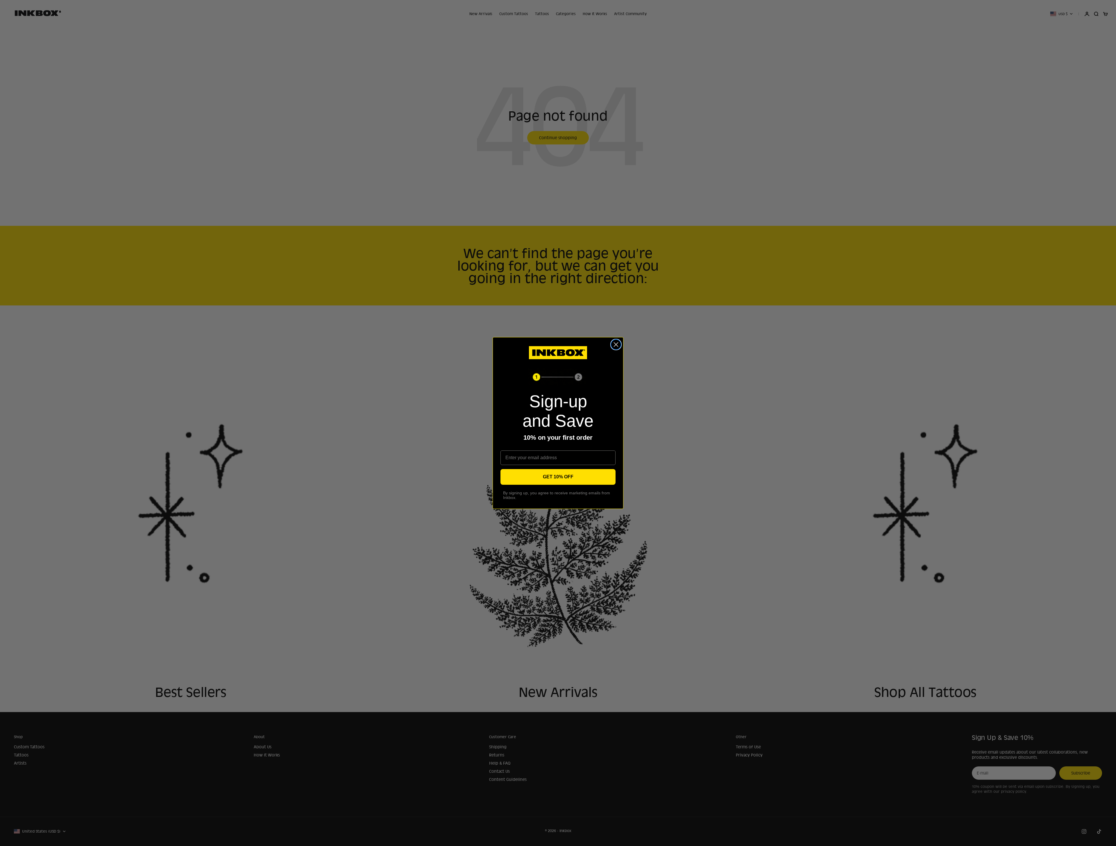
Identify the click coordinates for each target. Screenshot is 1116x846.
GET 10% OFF (558, 476)
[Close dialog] (616, 344)
